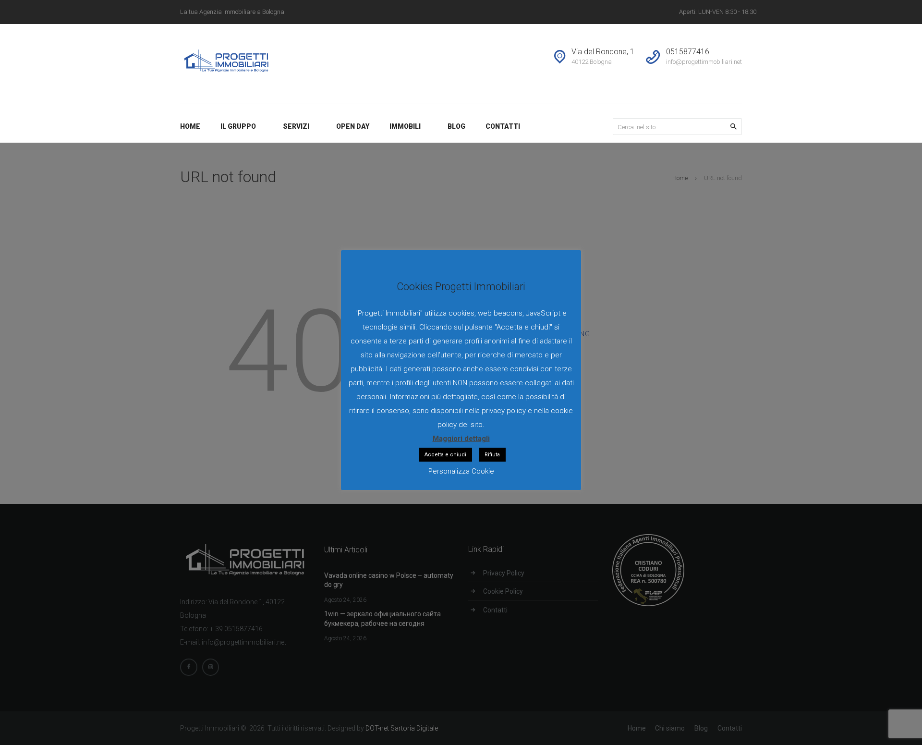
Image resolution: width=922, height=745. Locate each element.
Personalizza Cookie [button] (461, 471)
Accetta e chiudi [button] (445, 455)
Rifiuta (492, 455)
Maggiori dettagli (461, 438)
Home (680, 178)
